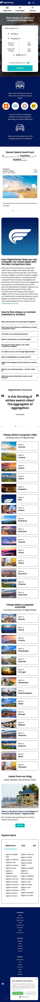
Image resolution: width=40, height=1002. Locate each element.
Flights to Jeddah (27, 868)
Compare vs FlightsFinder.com (18, 63)
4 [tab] (22, 211)
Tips (20, 962)
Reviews (20, 965)
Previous (6, 186)
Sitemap (20, 974)
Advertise (20, 949)
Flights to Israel (11, 876)
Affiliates (20, 946)
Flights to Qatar (26, 857)
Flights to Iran (11, 862)
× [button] (36, 978)
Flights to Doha (26, 860)
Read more (18, 989)
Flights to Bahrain (12, 860)
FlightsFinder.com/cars (9, 303)
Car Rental (20, 928)
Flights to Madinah (27, 876)
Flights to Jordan (12, 882)
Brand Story (20, 918)
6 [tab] (28, 211)
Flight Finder (20, 920)
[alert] (24, 988)
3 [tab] (19, 211)
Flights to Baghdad (9, 872)
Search (20, 68)
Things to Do (20, 933)
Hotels (20, 923)
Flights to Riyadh (27, 879)
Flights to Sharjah (27, 893)
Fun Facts (20, 967)
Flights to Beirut (11, 893)
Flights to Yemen (27, 895)
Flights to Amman (12, 885)
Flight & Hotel (20, 925)
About (20, 915)
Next (33, 186)
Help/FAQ (20, 941)
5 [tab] (25, 211)
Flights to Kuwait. (12, 887)
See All (20, 825)
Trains (20, 930)
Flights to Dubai (26, 885)
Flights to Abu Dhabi (26, 888)
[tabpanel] (20, 183)
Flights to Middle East (12, 855)
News (20, 970)
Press (20, 944)
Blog (20, 972)
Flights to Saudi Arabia (26, 864)
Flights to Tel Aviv (12, 879)
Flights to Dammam (24, 872)
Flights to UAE (26, 882)
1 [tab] (13, 211)
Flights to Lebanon (12, 890)
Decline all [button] (30, 993)
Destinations (20, 960)
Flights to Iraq (11, 868)
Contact (20, 951)
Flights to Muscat (27, 854)
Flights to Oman (11, 896)
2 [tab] (16, 211)
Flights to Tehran (12, 865)
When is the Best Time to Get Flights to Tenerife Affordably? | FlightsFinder (19, 813)
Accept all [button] (18, 993)
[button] (24, 997)
